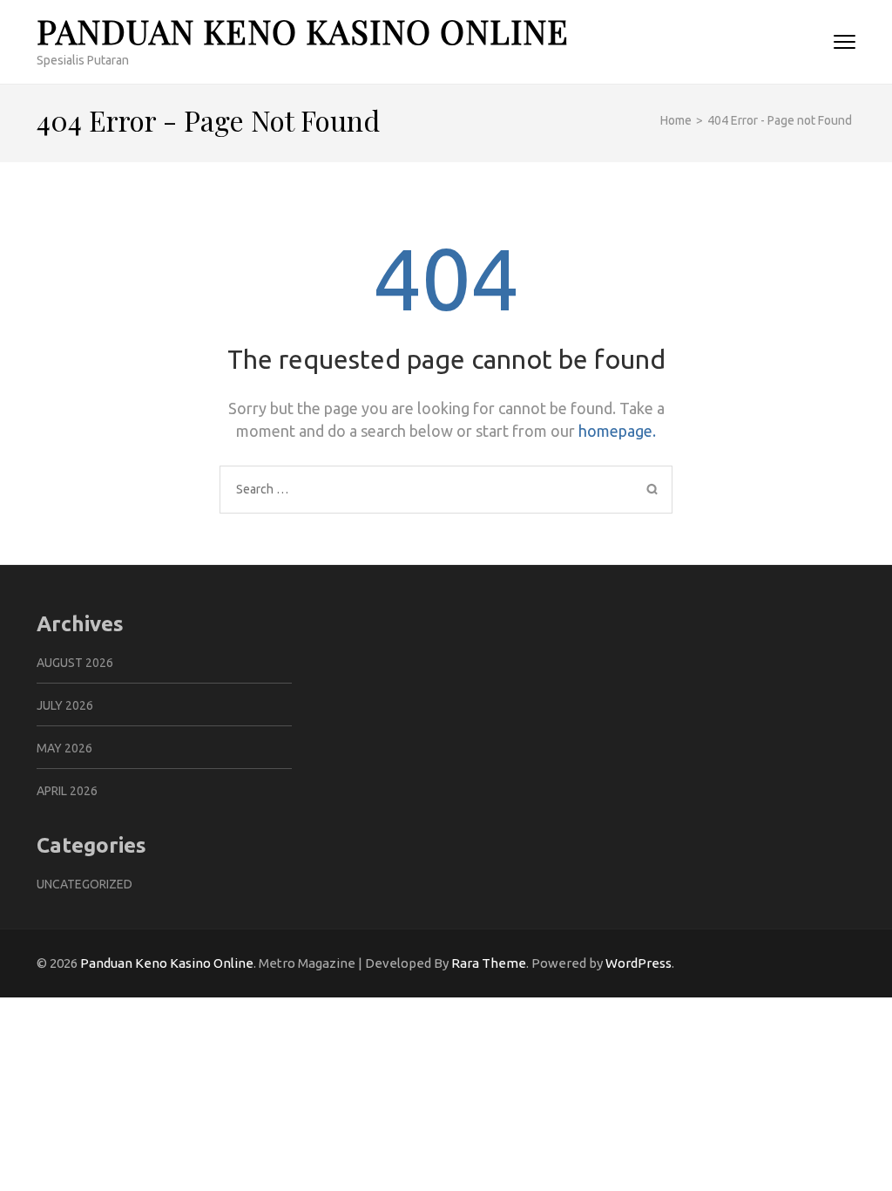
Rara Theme (488, 963)
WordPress (638, 963)
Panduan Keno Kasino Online (303, 31)
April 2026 (67, 791)
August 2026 (75, 663)
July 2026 (65, 705)
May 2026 (64, 748)
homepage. (617, 430)
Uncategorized (84, 884)
